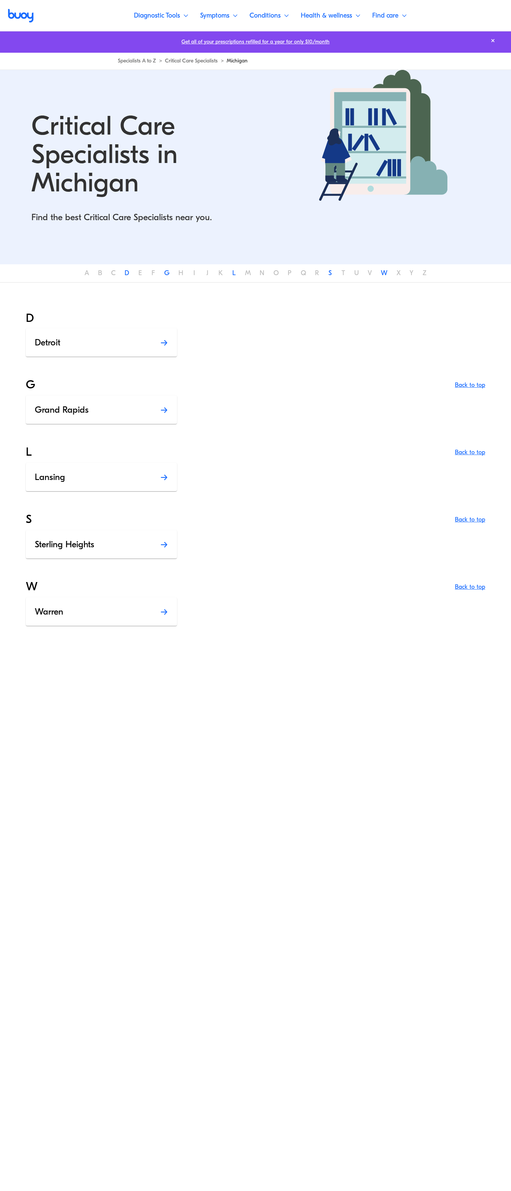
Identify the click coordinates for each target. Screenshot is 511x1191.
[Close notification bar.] (493, 40)
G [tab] (166, 273)
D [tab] (127, 273)
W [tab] (384, 273)
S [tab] (330, 273)
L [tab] (234, 273)
